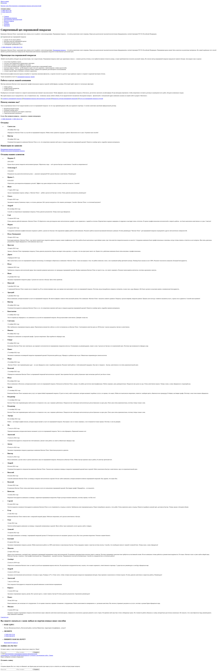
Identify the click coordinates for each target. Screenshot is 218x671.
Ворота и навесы (9, 21)
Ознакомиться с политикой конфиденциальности (15, 655)
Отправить (36, 652)
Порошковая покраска (10, 18)
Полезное (7, 24)
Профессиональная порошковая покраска (13, 151)
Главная (6, 16)
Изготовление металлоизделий (13, 19)
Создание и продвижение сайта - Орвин (41, 655)
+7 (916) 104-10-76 (6, 12)
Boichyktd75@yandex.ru (11, 642)
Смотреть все (4, 617)
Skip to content (5, 1)
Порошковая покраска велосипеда (11, 149)
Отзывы (6, 22)
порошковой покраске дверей (25, 76)
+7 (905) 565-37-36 (6, 10)
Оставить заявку (5, 9)
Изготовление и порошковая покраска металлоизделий (21, 654)
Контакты (7, 25)
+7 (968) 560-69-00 (6, 47)
